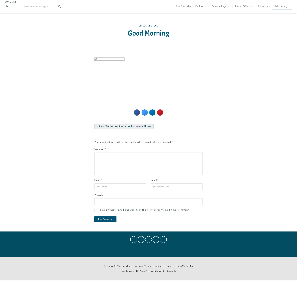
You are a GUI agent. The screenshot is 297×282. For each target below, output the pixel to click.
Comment (100, 149)
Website (98, 195)
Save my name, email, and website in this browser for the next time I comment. (144, 210)
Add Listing (281, 6)
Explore (199, 6)
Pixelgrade (171, 271)
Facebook (134, 240)
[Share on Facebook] (137, 114)
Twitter (141, 240)
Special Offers (242, 6)
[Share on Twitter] (145, 114)
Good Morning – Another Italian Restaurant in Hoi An (125, 126)
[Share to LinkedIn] (152, 114)
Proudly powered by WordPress (135, 271)
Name (98, 180)
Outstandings (219, 6)
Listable (159, 271)
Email (154, 180)
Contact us (263, 6)
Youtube (163, 240)
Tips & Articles (183, 6)
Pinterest (148, 240)
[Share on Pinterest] (160, 114)
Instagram (156, 240)
